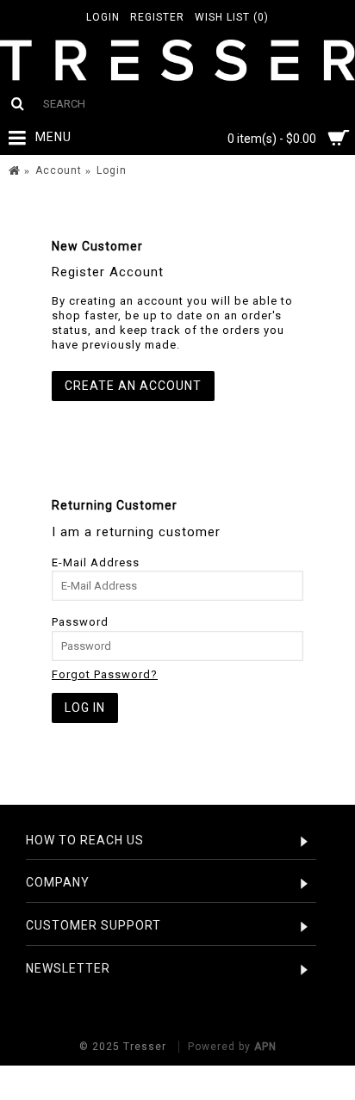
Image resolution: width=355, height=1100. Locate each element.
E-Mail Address (96, 562)
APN (265, 1047)
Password (80, 621)
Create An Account (133, 385)
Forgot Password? (105, 674)
